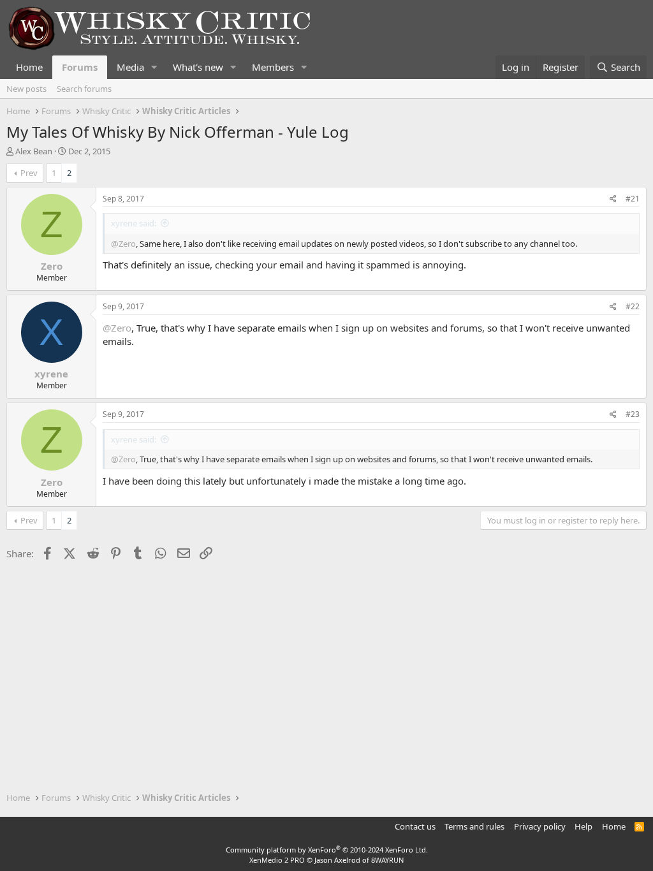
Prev (29, 173)
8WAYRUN (387, 860)
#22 (633, 306)
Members (273, 67)
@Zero (123, 243)
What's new (198, 67)
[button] (154, 67)
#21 (633, 198)
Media (130, 67)
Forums (80, 67)
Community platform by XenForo (327, 849)
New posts (26, 88)
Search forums (84, 88)
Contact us (415, 826)
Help (583, 826)
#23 (633, 414)
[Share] (613, 199)
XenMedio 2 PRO (277, 860)
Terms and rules (474, 826)
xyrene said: (133, 223)
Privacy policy (540, 826)
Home (29, 67)
